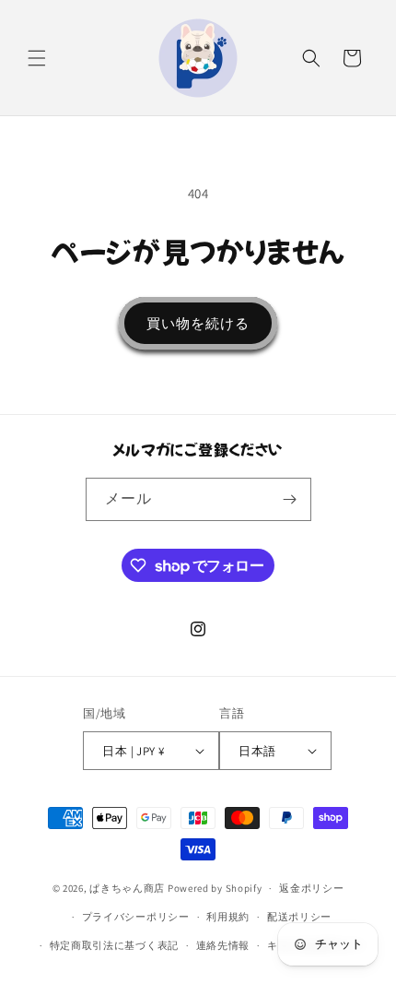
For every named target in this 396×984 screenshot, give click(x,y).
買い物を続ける (198, 323)
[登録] (290, 499)
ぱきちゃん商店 (127, 888)
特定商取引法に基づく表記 (114, 945)
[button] (37, 58)
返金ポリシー (311, 888)
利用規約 (228, 916)
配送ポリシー (299, 916)
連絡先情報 (223, 945)
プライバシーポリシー (136, 916)
